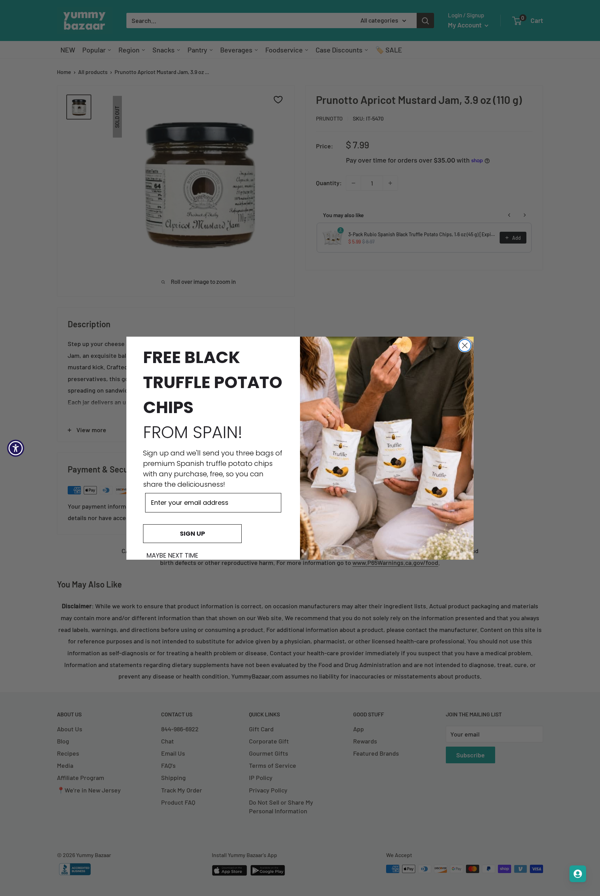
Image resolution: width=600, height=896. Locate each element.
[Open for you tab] (577, 873)
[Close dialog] (465, 345)
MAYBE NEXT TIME (172, 555)
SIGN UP (192, 533)
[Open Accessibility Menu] (15, 448)
